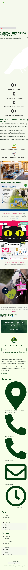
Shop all (7, 543)
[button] (8, 28)
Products (7, 536)
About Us (7, 517)
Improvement (8, 541)
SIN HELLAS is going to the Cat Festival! (14, 262)
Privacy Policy (22, 352)
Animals (7, 538)
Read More (14, 220)
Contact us (8, 522)
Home (6, 515)
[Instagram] (4, 373)
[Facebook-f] (2, 373)
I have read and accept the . (16, 352)
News (6, 520)
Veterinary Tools (9, 546)
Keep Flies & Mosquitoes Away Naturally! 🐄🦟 (14, 213)
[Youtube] (6, 373)
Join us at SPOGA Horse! (14, 306)
